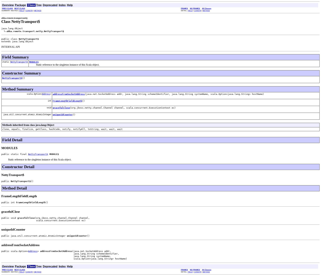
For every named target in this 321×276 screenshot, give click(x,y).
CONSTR (29, 11)
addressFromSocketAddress (69, 94)
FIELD (21, 11)
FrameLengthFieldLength (67, 101)
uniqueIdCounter (63, 114)
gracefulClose (61, 108)
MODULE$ (34, 62)
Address (46, 94)
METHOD (37, 11)
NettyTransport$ (19, 62)
